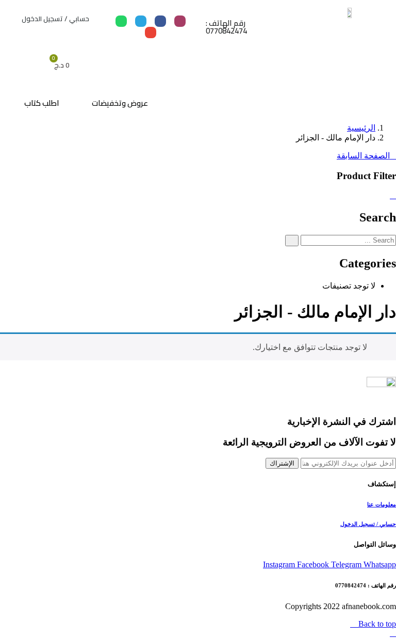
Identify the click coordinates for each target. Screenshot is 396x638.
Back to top (376, 623)
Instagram (280, 564)
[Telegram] (140, 21)
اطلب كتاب (41, 102)
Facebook (314, 564)
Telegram (347, 564)
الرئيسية (361, 127)
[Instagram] (180, 21)
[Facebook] (160, 21)
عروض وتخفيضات (120, 102)
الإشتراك (282, 463)
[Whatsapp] (121, 21)
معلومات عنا (381, 504)
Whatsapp (380, 564)
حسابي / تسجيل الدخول (55, 18)
